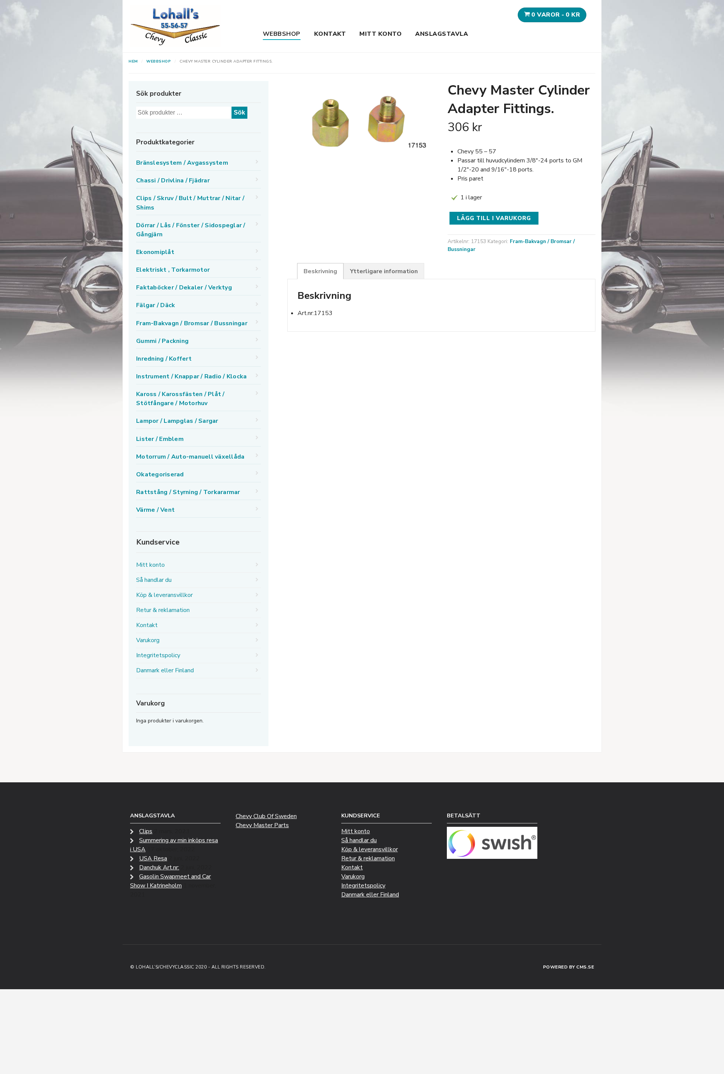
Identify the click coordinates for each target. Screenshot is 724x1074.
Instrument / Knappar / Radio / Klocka (191, 376)
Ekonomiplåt (155, 252)
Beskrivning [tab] (320, 271)
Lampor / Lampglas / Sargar (177, 421)
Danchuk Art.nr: (159, 867)
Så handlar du (154, 580)
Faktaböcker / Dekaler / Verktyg (184, 287)
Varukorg (148, 640)
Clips (145, 831)
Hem (133, 61)
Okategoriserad (160, 474)
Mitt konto (380, 34)
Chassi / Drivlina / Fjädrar (173, 180)
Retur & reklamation (163, 610)
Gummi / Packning (162, 341)
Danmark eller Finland (165, 670)
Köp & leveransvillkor (164, 595)
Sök (239, 112)
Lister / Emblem (160, 439)
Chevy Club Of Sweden (266, 816)
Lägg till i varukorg (494, 218)
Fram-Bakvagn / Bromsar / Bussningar (191, 323)
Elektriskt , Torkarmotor (173, 270)
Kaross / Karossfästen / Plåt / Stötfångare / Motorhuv (180, 398)
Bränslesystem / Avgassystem (182, 163)
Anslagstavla (441, 34)
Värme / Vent (155, 510)
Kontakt (330, 34)
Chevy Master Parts (262, 825)
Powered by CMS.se (568, 967)
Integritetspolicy (158, 655)
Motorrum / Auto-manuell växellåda (190, 457)
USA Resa (153, 858)
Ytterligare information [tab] (384, 271)
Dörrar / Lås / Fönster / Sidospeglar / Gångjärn (190, 230)
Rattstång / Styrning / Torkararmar (188, 492)
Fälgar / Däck (155, 305)
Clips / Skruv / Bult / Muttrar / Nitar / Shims (190, 202)
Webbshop (282, 34)
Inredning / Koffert (164, 359)
